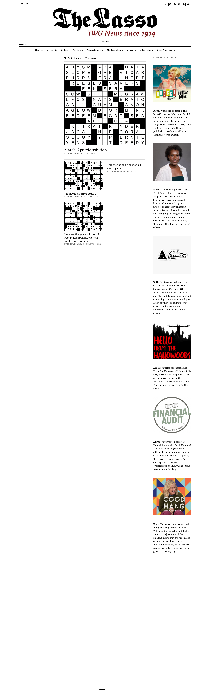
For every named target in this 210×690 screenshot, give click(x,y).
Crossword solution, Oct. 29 (80, 193)
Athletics (65, 50)
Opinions (77, 50)
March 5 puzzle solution (85, 149)
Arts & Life (51, 50)
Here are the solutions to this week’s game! (124, 166)
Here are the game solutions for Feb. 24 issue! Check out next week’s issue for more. (82, 237)
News (38, 50)
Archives (130, 50)
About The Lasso (165, 50)
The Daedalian (114, 50)
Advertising (145, 50)
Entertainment (94, 50)
